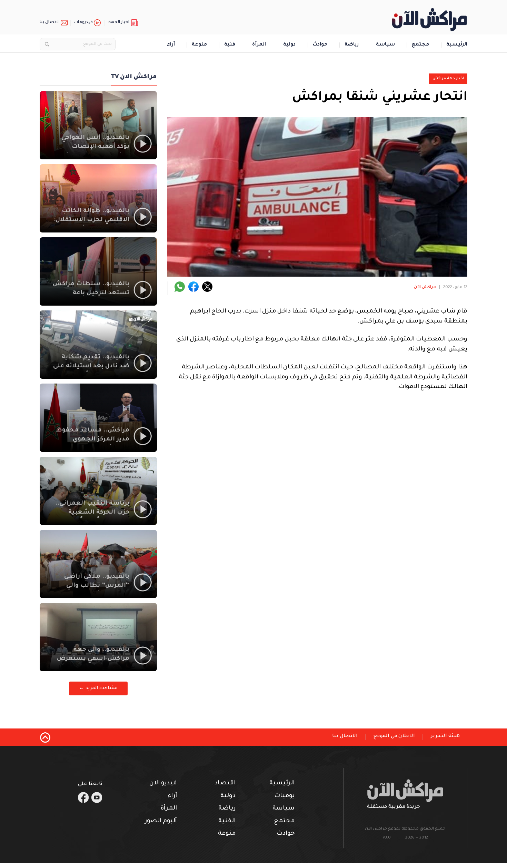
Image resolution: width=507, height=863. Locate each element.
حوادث (320, 45)
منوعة (199, 45)
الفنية (227, 821)
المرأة (259, 45)
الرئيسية (456, 45)
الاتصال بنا (50, 22)
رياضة (352, 45)
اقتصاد (225, 783)
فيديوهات (83, 22)
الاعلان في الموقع (394, 736)
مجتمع (420, 45)
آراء (171, 45)
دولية (289, 45)
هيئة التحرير (445, 736)
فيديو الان (163, 783)
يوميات (284, 796)
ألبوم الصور (161, 821)
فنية (229, 45)
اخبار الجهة (118, 22)
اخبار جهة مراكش (448, 79)
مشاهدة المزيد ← (98, 688)
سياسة (385, 45)
